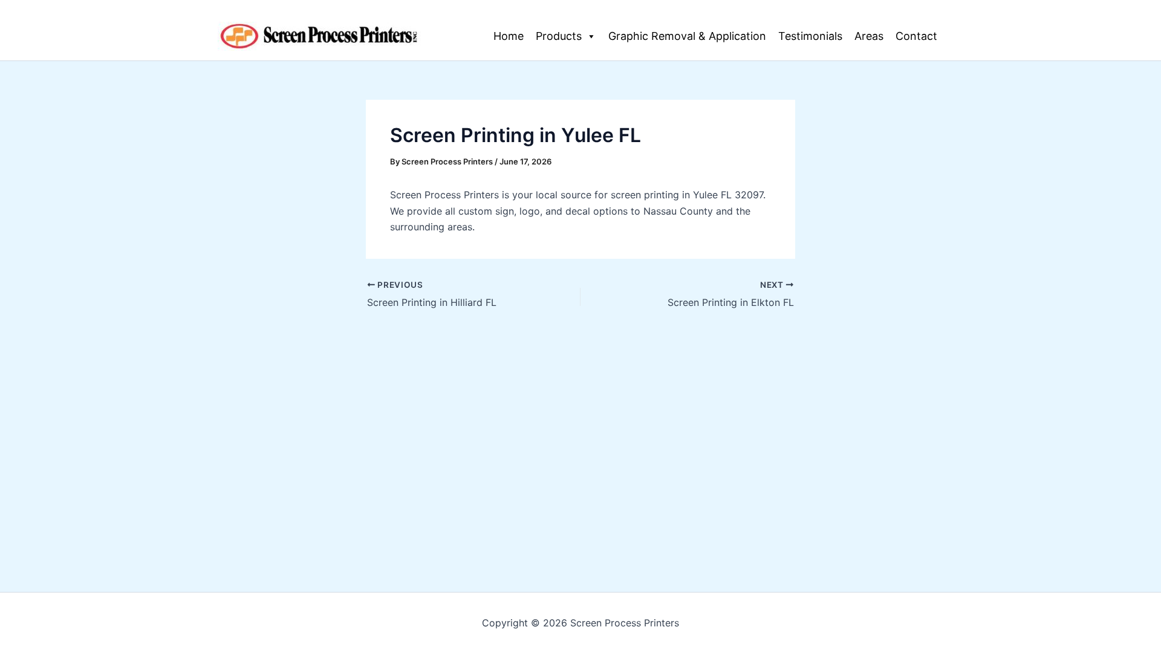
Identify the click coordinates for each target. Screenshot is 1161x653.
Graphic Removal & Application (687, 36)
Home (508, 36)
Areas (868, 36)
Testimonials (810, 36)
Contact (916, 36)
